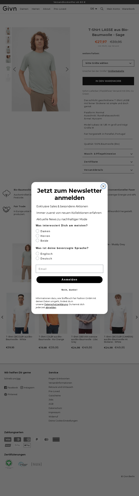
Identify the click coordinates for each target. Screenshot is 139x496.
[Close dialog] (103, 186)
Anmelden (69, 279)
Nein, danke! (70, 290)
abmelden (51, 307)
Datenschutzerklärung (56, 304)
